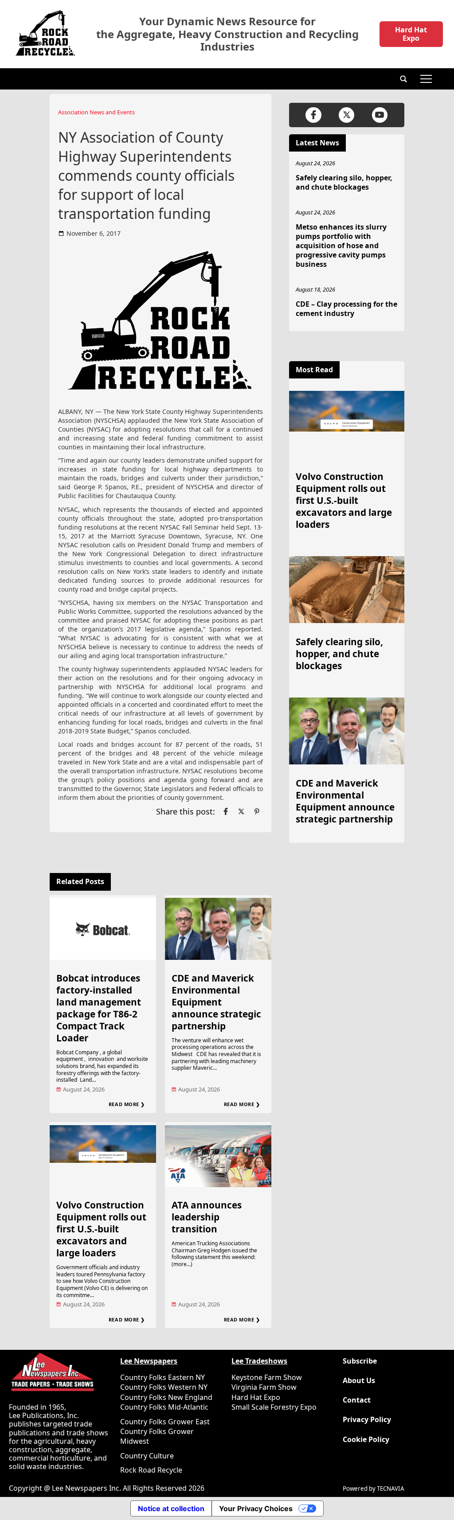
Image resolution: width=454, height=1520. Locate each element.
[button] (403, 78)
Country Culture (147, 1456)
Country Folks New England (166, 1397)
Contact (357, 1400)
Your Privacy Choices (256, 1508)
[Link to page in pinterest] (257, 811)
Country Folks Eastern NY (162, 1377)
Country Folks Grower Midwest (157, 1436)
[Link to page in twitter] (241, 811)
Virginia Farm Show (264, 1387)
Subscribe (360, 1361)
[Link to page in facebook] (226, 811)
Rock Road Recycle (151, 1470)
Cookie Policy (366, 1439)
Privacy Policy (367, 1419)
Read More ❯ (127, 1104)
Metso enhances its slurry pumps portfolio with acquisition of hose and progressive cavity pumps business (341, 245)
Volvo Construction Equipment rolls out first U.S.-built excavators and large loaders (101, 1229)
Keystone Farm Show (266, 1377)
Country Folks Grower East (165, 1421)
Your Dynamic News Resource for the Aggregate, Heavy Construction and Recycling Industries (227, 34)
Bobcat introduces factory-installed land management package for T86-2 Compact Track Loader (98, 1008)
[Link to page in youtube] (379, 115)
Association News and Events (96, 112)
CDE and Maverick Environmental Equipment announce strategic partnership (216, 1002)
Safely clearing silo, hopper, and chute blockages (344, 182)
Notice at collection (171, 1508)
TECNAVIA (390, 1489)
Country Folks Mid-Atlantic (164, 1407)
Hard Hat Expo (411, 34)
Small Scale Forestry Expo (274, 1407)
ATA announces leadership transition (207, 1217)
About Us (359, 1380)
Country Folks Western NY (163, 1387)
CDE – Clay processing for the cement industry (346, 308)
